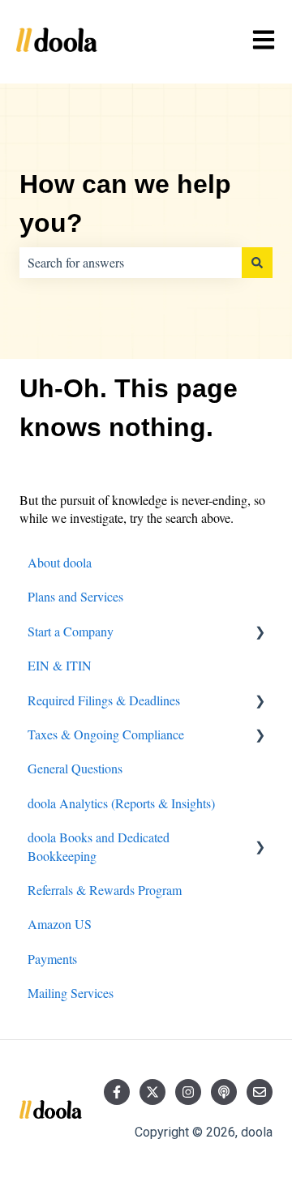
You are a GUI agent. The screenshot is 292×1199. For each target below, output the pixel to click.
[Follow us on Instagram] (188, 1092)
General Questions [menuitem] (75, 768)
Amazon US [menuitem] (60, 923)
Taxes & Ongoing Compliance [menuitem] (106, 734)
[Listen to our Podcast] (224, 1092)
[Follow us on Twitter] (152, 1092)
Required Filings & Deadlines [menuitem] (104, 700)
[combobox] (130, 262)
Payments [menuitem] (52, 958)
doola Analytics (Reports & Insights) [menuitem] (121, 802)
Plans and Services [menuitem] (75, 596)
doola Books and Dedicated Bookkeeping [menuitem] (99, 846)
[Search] (257, 262)
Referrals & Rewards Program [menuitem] (105, 889)
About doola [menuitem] (60, 562)
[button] (260, 632)
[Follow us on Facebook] (117, 1092)
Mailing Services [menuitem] (71, 992)
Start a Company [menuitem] (71, 631)
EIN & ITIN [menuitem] (60, 665)
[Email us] (260, 1092)
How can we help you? (125, 203)
